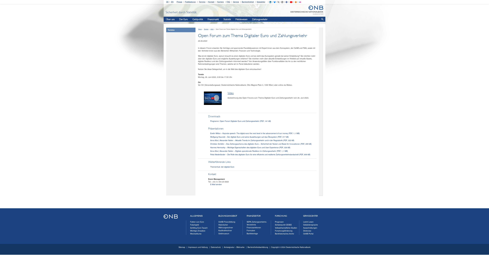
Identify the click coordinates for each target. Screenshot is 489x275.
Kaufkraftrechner (225, 230)
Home (200, 29)
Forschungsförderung (283, 230)
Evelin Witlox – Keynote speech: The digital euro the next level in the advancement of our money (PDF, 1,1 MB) (255, 133)
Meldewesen (241, 19)
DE (167, 2)
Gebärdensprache (310, 224)
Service (236, 2)
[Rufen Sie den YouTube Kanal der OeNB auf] (291, 2)
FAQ (228, 2)
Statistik (227, 19)
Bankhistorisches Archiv (284, 233)
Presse (179, 2)
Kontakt (211, 2)
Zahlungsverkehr (259, 19)
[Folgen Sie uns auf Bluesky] (274, 2)
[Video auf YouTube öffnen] (212, 104)
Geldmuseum (223, 233)
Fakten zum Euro (197, 222)
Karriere (220, 2)
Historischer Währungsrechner (225, 226)
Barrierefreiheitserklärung (258, 247)
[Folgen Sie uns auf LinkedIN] (270, 2)
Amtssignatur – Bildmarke (234, 247)
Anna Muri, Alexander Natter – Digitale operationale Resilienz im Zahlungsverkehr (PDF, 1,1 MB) (249, 151)
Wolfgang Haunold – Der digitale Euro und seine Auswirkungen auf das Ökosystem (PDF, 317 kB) (249, 137)
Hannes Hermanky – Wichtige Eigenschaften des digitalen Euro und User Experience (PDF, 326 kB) (250, 147)
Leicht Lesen (308, 222)
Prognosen (279, 222)
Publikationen (190, 2)
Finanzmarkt (213, 19)
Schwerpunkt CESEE (283, 224)
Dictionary (307, 230)
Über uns (170, 19)
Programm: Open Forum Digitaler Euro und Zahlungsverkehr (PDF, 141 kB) (240, 121)
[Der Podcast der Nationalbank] (295, 2)
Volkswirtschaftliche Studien (286, 227)
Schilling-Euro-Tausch (199, 227)
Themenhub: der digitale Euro (222, 167)
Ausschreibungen (310, 227)
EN (172, 2)
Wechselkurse (195, 233)
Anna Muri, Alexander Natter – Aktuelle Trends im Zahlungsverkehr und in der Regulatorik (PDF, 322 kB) (252, 140)
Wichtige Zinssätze (197, 230)
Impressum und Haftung (198, 247)
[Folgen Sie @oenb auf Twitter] (278, 2)
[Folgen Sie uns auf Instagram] (282, 2)
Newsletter (261, 2)
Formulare (251, 230)
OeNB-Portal (308, 233)
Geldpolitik (197, 19)
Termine (202, 2)
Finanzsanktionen (254, 227)
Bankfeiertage (252, 233)
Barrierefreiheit (248, 2)
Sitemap (182, 247)
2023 (212, 29)
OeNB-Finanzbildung (226, 222)
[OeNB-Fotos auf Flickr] (300, 2)
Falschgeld (194, 224)
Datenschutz (216, 247)
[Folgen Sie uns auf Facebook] (286, 2)
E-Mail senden (216, 184)
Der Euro (183, 19)
